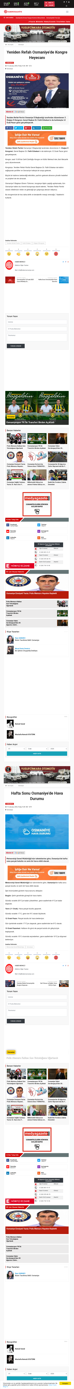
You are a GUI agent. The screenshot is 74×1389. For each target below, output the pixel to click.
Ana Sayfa (10, 44)
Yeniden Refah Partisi (13, 243)
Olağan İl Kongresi (38, 243)
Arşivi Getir (37, 753)
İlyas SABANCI (20, 638)
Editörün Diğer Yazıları (21, 265)
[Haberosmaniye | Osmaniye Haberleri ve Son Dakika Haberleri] (13, 12)
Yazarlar (32, 21)
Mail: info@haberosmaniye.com (24, 270)
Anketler (40, 21)
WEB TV (50, 2)
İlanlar (68, 21)
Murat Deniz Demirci (22, 648)
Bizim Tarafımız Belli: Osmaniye (27, 640)
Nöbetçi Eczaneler (50, 21)
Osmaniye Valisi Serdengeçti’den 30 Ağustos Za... (55, 448)
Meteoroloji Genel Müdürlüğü (15, 947)
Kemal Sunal (20, 724)
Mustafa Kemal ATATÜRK (25, 734)
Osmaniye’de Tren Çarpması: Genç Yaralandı (34, 18)
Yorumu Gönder (15, 346)
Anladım (65, 1383)
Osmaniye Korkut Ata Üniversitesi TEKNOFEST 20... (36, 466)
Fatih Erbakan (26, 243)
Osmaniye (21, 44)
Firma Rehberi (60, 21)
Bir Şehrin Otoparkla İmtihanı (26, 651)
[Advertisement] (37, 220)
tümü (65, 716)
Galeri (51, 5)
